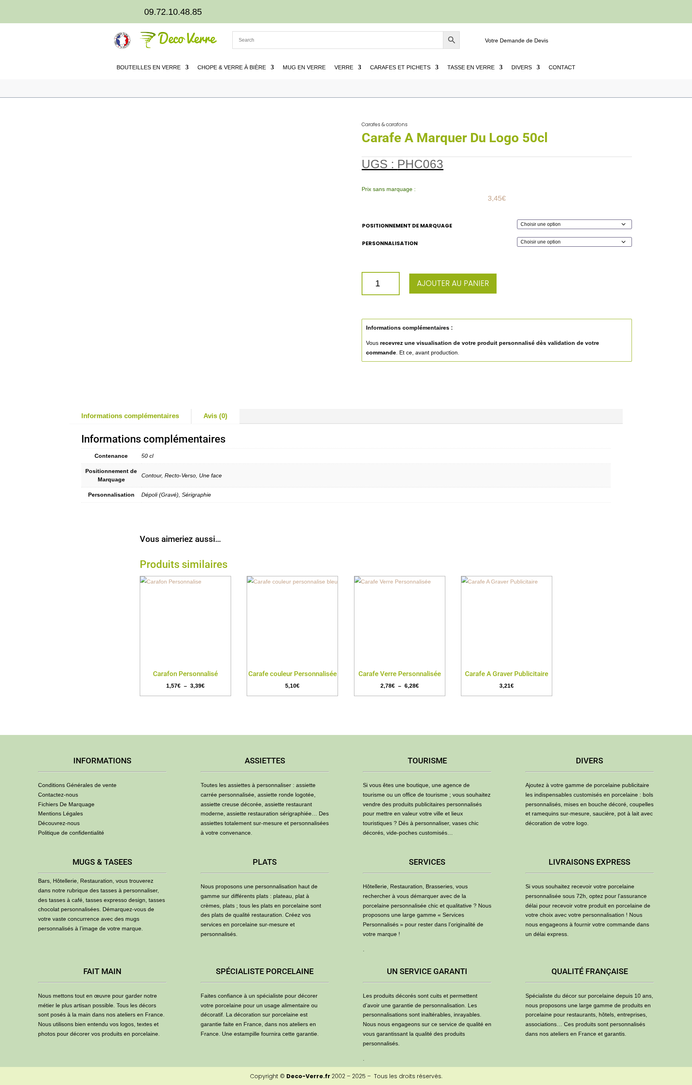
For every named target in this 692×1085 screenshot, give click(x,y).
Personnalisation (390, 243)
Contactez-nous (58, 794)
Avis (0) (215, 416)
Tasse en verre (471, 67)
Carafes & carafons (385, 124)
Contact (562, 67)
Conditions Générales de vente (77, 785)
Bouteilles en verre (149, 67)
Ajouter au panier (453, 283)
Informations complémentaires (130, 416)
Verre (343, 67)
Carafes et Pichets (400, 67)
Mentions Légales (60, 813)
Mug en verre (304, 67)
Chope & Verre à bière (231, 67)
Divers (521, 67)
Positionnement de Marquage (407, 225)
